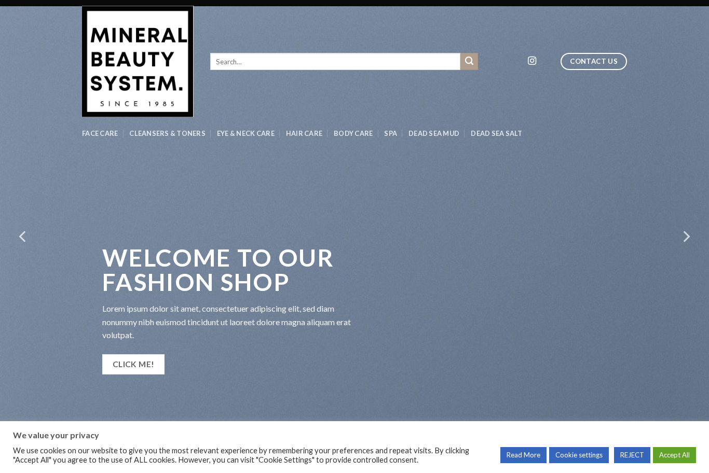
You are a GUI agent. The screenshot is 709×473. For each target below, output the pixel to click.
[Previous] (23, 236)
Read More (523, 455)
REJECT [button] (632, 455)
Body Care (353, 133)
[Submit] (469, 62)
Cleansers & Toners (167, 133)
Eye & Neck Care (246, 133)
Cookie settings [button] (579, 455)
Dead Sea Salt (496, 133)
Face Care (100, 133)
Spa (390, 133)
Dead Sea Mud (433, 133)
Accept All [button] (674, 455)
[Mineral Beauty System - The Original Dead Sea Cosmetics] (138, 61)
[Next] (685, 236)
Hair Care (304, 133)
